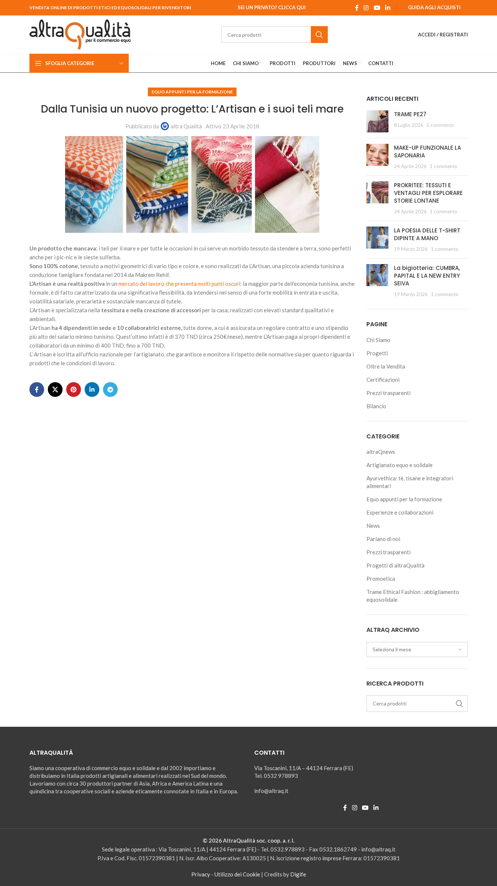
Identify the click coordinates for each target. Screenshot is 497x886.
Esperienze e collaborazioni (399, 512)
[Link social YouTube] (377, 7)
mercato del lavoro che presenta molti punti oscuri (179, 283)
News (373, 525)
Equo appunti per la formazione (192, 92)
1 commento (440, 125)
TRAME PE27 (410, 114)
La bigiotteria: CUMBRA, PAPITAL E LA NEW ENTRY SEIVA (427, 275)
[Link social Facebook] (356, 7)
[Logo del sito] (80, 34)
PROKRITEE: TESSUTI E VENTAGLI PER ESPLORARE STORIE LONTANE (428, 192)
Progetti (377, 353)
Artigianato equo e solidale (399, 465)
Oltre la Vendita (385, 366)
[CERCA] (319, 34)
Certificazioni (383, 379)
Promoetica (380, 578)
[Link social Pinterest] (73, 389)
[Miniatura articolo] (377, 121)
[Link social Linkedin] (388, 7)
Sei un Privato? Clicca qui (272, 7)
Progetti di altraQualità (395, 565)
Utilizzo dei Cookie (237, 874)
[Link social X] (55, 389)
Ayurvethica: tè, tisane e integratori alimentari (409, 482)
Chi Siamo (378, 340)
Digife (298, 874)
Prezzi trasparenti (388, 392)
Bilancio (376, 406)
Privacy (200, 874)
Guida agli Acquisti (434, 7)
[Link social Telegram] (110, 389)
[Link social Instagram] (366, 7)
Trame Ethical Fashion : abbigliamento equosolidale (412, 595)
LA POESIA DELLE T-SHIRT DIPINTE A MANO (427, 234)
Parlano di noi (383, 538)
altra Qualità (186, 126)
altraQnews (380, 451)
